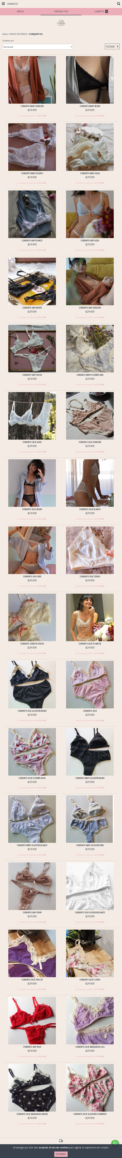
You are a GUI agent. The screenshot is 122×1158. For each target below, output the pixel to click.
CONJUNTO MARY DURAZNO (32, 106)
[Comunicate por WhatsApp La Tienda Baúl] (115, 1143)
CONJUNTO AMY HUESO (32, 374)
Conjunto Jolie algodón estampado (90, 1114)
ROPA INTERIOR (18, 33)
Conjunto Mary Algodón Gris (90, 845)
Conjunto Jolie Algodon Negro (32, 710)
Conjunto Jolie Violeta (32, 979)
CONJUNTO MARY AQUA (90, 173)
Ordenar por (8, 40)
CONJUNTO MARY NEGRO (90, 106)
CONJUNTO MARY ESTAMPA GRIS (90, 374)
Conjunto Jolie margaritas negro (32, 1114)
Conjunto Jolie (90, 710)
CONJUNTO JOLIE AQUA (32, 442)
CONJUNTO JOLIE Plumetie (90, 643)
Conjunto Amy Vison (32, 912)
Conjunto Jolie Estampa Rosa (32, 778)
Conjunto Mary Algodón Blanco (32, 845)
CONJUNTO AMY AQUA (90, 240)
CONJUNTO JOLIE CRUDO (90, 576)
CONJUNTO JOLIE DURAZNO (90, 442)
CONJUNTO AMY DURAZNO (90, 307)
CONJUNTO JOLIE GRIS (32, 576)
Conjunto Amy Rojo (32, 1046)
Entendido (61, 1154)
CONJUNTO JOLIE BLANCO (90, 509)
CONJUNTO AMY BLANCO (32, 240)
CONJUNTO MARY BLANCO (32, 173)
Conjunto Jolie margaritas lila (90, 1046)
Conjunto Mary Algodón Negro (90, 778)
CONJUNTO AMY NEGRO (32, 307)
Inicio (5, 33)
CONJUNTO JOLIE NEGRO (32, 509)
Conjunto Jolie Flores (90, 979)
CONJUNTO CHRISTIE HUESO (32, 643)
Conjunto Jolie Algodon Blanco (90, 912)
